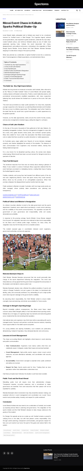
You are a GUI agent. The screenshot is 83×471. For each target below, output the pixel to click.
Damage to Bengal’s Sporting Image (15, 74)
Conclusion (8, 80)
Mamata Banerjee (17, 432)
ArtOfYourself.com (23, 195)
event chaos (16, 430)
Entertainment (48, 10)
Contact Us (65, 10)
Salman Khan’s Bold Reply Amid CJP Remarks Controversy (72, 41)
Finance (56, 10)
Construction (36, 10)
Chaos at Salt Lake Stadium (12, 66)
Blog (4, 18)
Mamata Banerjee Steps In (12, 72)
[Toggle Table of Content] (27, 62)
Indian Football (34, 430)
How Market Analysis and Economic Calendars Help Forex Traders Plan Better (72, 24)
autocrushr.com (34, 195)
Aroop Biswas (7, 430)
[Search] (77, 10)
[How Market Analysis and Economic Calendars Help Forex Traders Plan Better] (60, 26)
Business (27, 10)
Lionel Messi (7, 432)
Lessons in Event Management (13, 76)
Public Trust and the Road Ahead (14, 78)
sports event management (42, 432)
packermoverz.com (8, 197)
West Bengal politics (9, 435)
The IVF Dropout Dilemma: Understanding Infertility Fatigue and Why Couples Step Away (72, 56)
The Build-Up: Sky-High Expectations (15, 64)
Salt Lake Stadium (28, 432)
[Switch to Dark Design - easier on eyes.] (80, 10)
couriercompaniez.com (10, 195)
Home (11, 10)
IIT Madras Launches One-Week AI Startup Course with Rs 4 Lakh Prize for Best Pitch (72, 48)
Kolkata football (44, 430)
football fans (25, 430)
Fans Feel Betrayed (10, 68)
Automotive (19, 10)
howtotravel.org (20, 197)
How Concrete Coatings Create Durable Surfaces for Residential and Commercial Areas (72, 32)
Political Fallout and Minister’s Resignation (17, 70)
